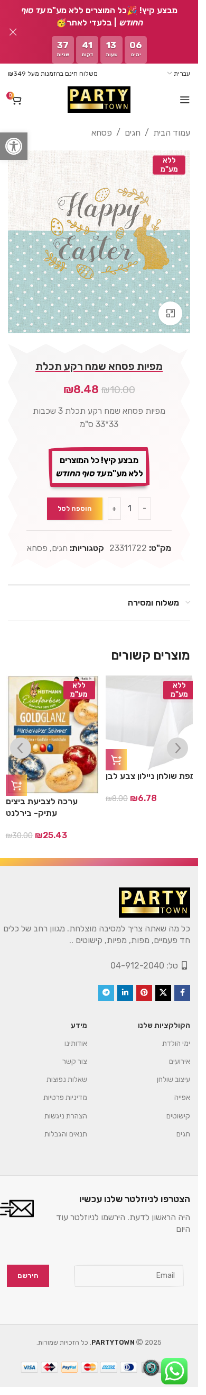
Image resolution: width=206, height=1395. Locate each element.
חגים (133, 133)
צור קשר (74, 1061)
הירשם (28, 1276)
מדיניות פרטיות (65, 1097)
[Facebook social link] (182, 993)
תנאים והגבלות (65, 1134)
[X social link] (163, 993)
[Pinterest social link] (144, 993)
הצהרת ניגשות (65, 1116)
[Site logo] (99, 99)
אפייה (182, 1097)
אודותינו (75, 1043)
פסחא (101, 133)
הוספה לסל (75, 508)
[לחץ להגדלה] (170, 313)
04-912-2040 (137, 966)
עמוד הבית (171, 133)
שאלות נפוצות (66, 1079)
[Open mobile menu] (184, 99)
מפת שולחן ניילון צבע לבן (150, 776)
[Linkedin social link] (125, 993)
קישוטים (178, 1116)
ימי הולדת (176, 1043)
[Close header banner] (13, 32)
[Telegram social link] (106, 993)
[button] (13, 146)
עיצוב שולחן (173, 1079)
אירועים (179, 1061)
